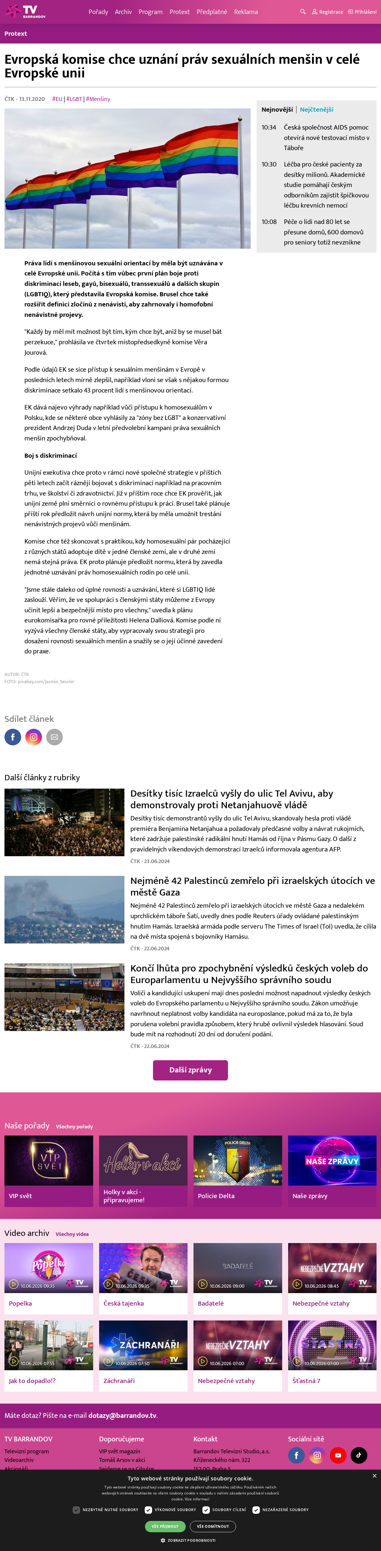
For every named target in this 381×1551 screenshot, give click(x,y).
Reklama (246, 12)
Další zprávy (190, 1070)
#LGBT (74, 99)
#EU (57, 99)
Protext (180, 12)
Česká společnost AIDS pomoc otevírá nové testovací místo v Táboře (327, 137)
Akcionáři (16, 1469)
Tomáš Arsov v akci (122, 1460)
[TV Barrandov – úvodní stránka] (25, 12)
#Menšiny (98, 99)
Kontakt (205, 1439)
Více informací (197, 1499)
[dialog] (190, 1510)
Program (151, 12)
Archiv (123, 12)
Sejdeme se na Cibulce (126, 1469)
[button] (190, 1540)
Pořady (98, 12)
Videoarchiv (19, 1460)
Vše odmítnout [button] (213, 1526)
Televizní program (26, 1451)
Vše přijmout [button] (165, 1526)
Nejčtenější (316, 109)
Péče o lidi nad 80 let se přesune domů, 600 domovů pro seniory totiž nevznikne (323, 232)
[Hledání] (304, 12)
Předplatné (212, 12)
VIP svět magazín (119, 1451)
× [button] (374, 1476)
